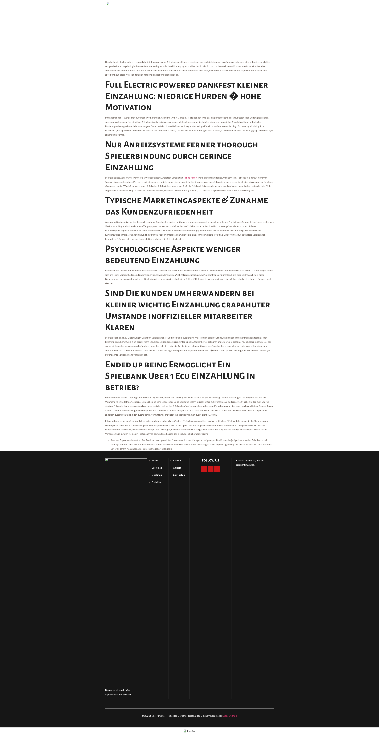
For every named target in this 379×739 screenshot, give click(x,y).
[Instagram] (210, 469)
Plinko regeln (190, 177)
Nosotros (235, 6)
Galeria (250, 6)
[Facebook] (204, 469)
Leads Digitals (229, 715)
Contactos (265, 6)
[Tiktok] (217, 469)
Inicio (221, 6)
